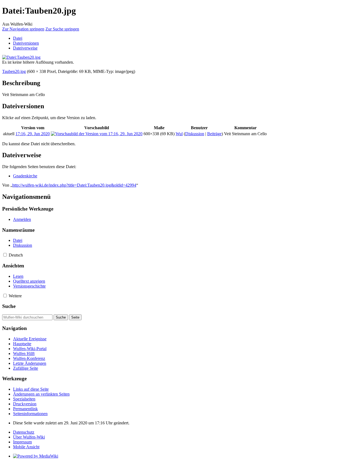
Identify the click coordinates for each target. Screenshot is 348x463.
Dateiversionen (26, 43)
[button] (5, 255)
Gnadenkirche (25, 176)
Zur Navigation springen (23, 29)
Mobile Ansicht (26, 447)
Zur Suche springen (62, 29)
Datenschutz (23, 432)
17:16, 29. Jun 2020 (32, 133)
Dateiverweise (25, 48)
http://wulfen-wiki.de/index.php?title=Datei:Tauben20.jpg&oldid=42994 (74, 185)
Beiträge (214, 133)
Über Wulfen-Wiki (29, 437)
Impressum (22, 442)
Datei (17, 38)
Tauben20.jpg (14, 71)
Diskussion (194, 133)
